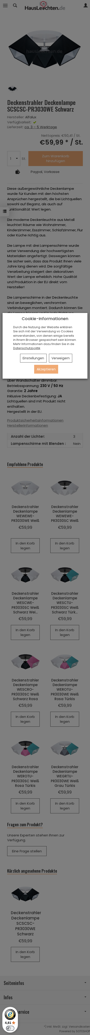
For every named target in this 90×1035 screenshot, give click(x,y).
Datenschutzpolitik (26, 348)
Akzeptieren (46, 369)
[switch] (10, 1028)
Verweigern (60, 358)
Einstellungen (33, 358)
